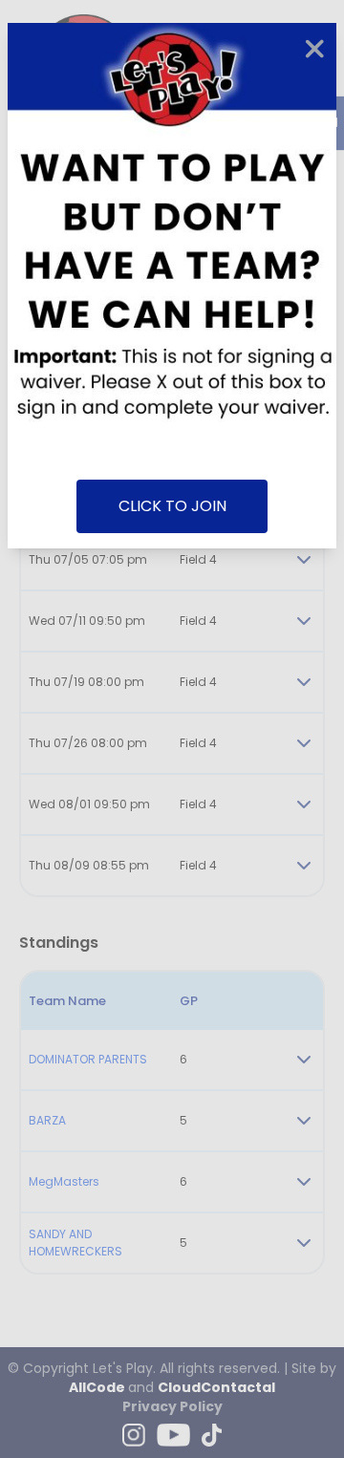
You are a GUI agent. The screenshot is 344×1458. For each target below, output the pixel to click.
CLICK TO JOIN (172, 506)
